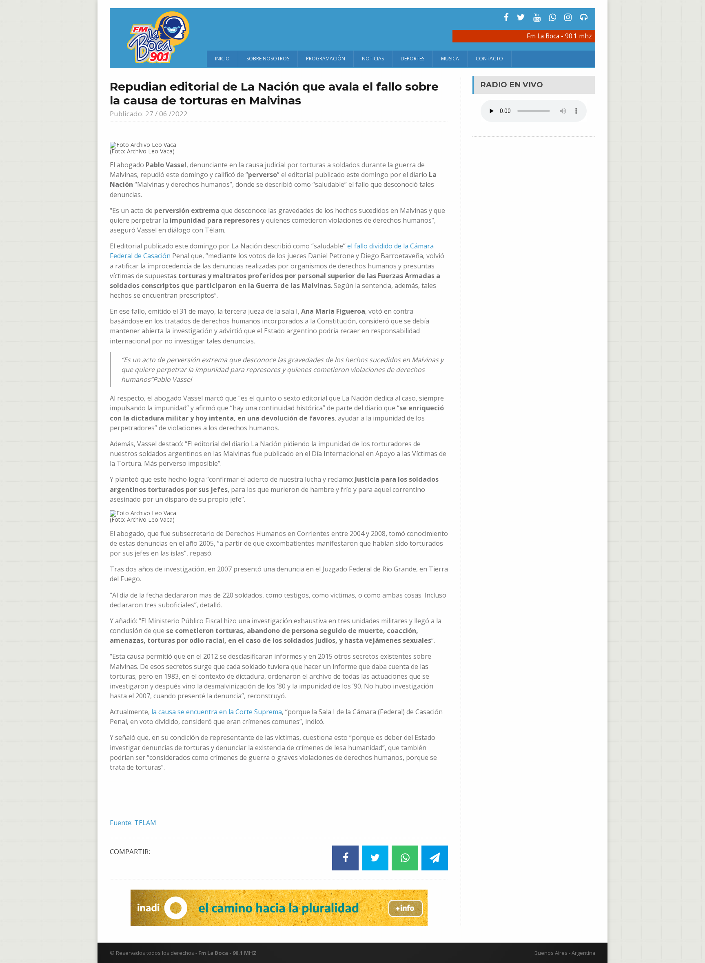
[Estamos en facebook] (506, 17)
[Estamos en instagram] (568, 17)
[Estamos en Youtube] (537, 17)
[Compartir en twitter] (375, 858)
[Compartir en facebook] (345, 858)
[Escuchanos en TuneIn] (583, 17)
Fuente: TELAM (133, 822)
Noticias (373, 58)
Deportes (412, 58)
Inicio (222, 58)
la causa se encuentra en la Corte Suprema (216, 711)
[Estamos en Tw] (521, 17)
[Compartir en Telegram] (434, 858)
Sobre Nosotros (267, 58)
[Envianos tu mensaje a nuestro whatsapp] (552, 17)
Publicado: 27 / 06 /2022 (149, 113)
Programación (325, 58)
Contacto (489, 58)
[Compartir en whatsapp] (405, 858)
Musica (450, 58)
